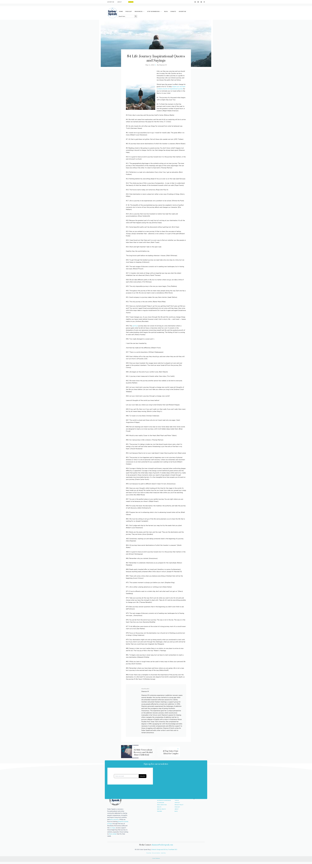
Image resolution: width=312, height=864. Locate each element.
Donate (130, 2)
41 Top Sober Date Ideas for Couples (170, 752)
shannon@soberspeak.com (162, 845)
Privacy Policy (179, 804)
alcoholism (160, 802)
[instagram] (204, 2)
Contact (177, 802)
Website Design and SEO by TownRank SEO (164, 849)
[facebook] (198, 2)
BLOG (166, 11)
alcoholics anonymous (164, 800)
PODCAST (129, 11)
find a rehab (112, 834)
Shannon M (163, 65)
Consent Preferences (156, 858)
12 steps (112, 828)
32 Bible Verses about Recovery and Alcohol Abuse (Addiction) (143, 752)
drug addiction (162, 804)
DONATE (173, 11)
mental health (161, 809)
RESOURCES (138, 11)
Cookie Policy (163, 853)
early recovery (114, 819)
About (119, 2)
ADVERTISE (110, 2)
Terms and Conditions (156, 853)
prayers (159, 811)
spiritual (135, 326)
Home (121, 11)
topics (177, 800)
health (159, 807)
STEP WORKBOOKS (153, 11)
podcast (177, 807)
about (177, 809)
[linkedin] (195, 2)
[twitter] (201, 2)
